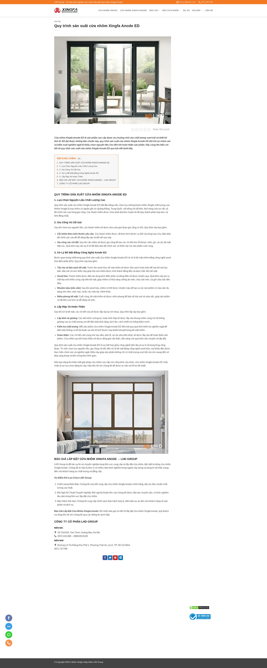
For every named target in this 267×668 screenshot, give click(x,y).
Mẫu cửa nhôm (170, 10)
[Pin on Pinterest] (115, 557)
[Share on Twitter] (110, 557)
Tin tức (57, 21)
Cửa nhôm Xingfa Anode (133, 10)
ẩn (79, 159)
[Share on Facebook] (105, 557)
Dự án (186, 10)
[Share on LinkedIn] (120, 557)
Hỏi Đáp (196, 10)
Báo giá (153, 10)
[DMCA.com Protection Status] (199, 607)
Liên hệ (209, 10)
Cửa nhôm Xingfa (108, 10)
